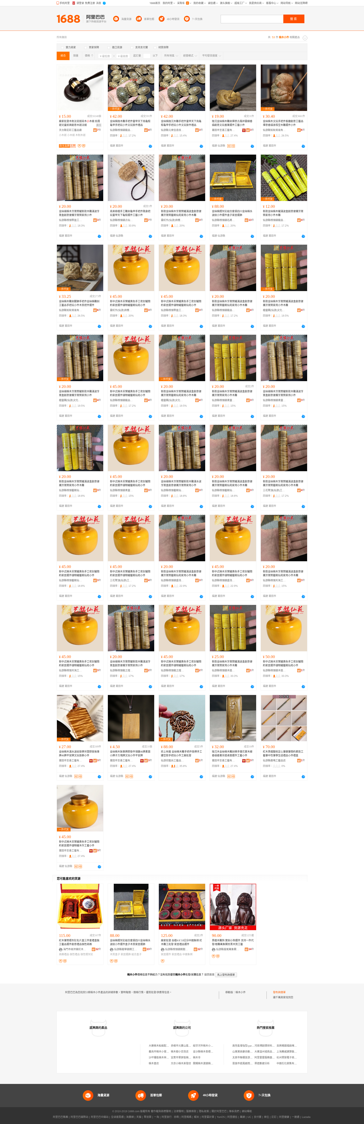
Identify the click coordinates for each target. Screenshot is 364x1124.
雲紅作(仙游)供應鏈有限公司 (172, 220)
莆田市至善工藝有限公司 (223, 130)
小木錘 (63, 135)
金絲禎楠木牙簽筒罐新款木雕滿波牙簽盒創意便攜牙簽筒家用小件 (79, 213)
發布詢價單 (279, 992)
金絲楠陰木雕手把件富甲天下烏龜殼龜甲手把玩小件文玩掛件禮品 (130, 123)
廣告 (98, 125)
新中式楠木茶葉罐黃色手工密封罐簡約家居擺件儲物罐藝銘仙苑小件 (130, 303)
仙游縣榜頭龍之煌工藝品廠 (121, 670)
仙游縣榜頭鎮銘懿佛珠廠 (176, 949)
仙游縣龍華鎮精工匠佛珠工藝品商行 (125, 949)
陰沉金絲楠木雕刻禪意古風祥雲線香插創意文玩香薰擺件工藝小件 (232, 123)
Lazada (306, 1117)
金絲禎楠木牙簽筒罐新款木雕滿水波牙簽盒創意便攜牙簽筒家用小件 (181, 483)
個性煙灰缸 (86, 954)
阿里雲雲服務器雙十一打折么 (270, 1057)
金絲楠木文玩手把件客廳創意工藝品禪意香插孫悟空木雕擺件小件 (283, 123)
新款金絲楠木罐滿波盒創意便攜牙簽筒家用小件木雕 (283, 213)
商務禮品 (64, 954)
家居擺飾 (126, 954)
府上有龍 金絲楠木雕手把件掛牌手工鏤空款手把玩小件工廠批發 (181, 753)
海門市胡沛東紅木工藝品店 (74, 949)
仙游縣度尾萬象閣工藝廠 (227, 949)
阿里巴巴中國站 (99, 1117)
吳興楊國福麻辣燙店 (288, 1045)
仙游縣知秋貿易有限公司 (274, 130)
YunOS (221, 1117)
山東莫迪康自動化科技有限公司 (250, 1051)
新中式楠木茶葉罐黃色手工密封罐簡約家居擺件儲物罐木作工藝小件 (79, 843)
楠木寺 (197, 1057)
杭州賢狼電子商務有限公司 (292, 1057)
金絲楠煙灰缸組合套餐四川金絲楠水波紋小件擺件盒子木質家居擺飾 (130, 942)
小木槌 (71, 135)
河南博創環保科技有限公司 (269, 1045)
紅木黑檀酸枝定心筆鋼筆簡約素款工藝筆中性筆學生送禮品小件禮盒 (283, 753)
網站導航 (247, 1111)
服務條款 (191, 1111)
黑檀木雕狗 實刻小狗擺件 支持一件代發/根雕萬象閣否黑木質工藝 (233, 942)
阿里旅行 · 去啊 (170, 1117)
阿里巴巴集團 (60, 1117)
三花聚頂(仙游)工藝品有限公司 (274, 490)
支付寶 (257, 1117)
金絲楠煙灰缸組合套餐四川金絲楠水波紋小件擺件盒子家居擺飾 (232, 213)
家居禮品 (177, 954)
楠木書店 (154, 1063)
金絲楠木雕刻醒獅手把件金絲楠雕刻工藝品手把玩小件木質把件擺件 (79, 303)
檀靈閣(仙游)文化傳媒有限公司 (274, 310)
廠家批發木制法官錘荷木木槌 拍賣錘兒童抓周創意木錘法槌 (79, 123)
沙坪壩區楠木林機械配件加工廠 (166, 1057)
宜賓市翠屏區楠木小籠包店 (186, 1057)
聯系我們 (234, 1111)
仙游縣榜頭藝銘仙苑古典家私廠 (70, 490)
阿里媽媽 (186, 1117)
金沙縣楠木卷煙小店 (204, 1051)
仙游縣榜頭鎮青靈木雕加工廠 (223, 400)
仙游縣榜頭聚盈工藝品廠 (70, 220)
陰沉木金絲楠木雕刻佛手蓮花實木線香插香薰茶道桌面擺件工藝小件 (232, 753)
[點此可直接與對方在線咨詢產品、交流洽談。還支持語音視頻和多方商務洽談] (150, 146)
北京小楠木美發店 (181, 1063)
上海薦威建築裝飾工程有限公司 (294, 1051)
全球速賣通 (117, 1117)
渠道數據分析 (262, 1063)
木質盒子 (115, 954)
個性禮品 (75, 954)
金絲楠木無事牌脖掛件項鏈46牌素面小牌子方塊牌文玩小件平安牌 (130, 753)
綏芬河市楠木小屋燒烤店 (207, 1045)
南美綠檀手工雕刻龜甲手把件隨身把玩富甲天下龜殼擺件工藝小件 (130, 213)
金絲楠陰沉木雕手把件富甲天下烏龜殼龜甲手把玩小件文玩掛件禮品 (181, 123)
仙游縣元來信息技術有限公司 (172, 130)
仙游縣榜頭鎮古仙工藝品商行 (121, 220)
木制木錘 (80, 135)
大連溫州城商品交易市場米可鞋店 (273, 1051)
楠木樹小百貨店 (180, 1051)
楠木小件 (241, 992)
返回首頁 (209, 974)
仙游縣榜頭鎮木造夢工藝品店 (223, 670)
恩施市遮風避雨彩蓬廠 (245, 1063)
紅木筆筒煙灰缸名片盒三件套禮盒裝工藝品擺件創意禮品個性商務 (79, 942)
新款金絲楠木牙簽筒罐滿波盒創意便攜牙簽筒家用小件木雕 (283, 303)
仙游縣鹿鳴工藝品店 (274, 760)
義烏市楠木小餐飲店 (160, 1051)
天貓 (138, 1117)
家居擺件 (166, 954)
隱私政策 (204, 1111)
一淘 (156, 1117)
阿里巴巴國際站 (79, 1117)
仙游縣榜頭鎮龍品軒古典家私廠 (121, 130)
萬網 (242, 1117)
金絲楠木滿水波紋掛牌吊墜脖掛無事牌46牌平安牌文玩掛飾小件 (79, 753)
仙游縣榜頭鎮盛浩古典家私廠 (172, 580)
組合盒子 (136, 954)
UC (249, 1117)
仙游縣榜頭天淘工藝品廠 (274, 580)
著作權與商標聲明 (161, 1111)
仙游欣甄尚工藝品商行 (172, 760)
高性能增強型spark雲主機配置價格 (251, 1045)
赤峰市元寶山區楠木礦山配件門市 (190, 1045)
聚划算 (147, 1117)
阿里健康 (284, 1117)
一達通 (295, 1117)
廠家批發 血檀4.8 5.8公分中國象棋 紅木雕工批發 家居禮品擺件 (181, 942)
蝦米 (196, 1117)
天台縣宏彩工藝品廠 (70, 130)
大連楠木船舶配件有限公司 (164, 1045)
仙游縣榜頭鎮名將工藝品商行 (223, 220)
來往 (266, 1117)
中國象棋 (187, 954)
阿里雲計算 (208, 1117)
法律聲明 (179, 1111)
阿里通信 (232, 1117)
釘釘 (274, 1117)
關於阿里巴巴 (219, 1111)
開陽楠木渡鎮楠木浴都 (205, 1063)
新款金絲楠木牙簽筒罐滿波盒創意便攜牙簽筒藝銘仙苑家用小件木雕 (181, 213)
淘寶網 (130, 1117)
